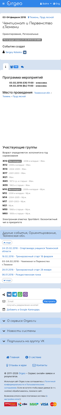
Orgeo (22, 373)
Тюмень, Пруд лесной (41, 17)
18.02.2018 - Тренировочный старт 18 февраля (27, 256)
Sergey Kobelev (14, 52)
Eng (57, 3)
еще (8, 242)
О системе (34, 357)
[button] (45, 3)
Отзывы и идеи (17, 365)
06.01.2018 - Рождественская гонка (21, 274)
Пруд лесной (19, 96)
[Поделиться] (9, 294)
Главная (14, 357)
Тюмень (7, 96)
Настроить (49, 301)
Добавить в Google (23, 309)
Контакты (41, 365)
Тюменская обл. (42, 93)
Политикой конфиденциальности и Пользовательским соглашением (29, 384)
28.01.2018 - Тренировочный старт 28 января (26, 269)
